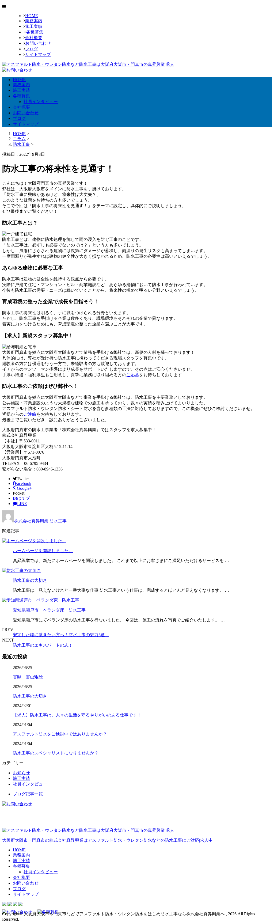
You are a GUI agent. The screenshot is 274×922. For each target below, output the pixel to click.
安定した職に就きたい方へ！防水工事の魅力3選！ (61, 634)
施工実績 (33, 26)
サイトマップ (38, 54)
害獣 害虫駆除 (28, 677)
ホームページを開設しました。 (43, 550)
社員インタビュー (41, 101)
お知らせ (21, 773)
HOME (31, 15)
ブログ (31, 49)
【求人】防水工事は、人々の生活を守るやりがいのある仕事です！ (77, 715)
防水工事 (21, 144)
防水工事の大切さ (30, 580)
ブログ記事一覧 (28, 794)
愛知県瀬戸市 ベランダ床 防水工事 (49, 610)
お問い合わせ (38, 43)
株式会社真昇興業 (31, 521)
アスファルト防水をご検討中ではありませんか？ (60, 734)
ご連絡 (30, 414)
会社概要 (33, 37)
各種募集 (34, 32)
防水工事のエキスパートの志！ (43, 645)
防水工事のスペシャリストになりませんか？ (55, 753)
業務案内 (33, 20)
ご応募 (132, 375)
